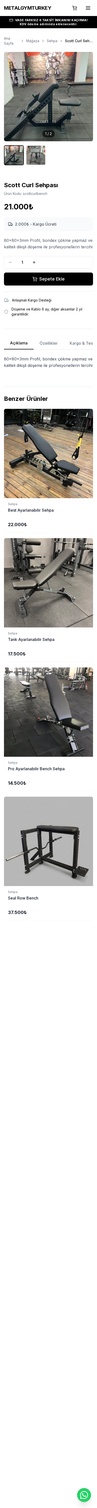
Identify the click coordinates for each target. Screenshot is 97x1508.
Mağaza (32, 41)
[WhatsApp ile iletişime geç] (84, 1495)
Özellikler (49, 343)
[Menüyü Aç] (88, 8)
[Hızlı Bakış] (90, 415)
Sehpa (52, 41)
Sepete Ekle (52, 279)
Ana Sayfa (8, 40)
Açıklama (19, 342)
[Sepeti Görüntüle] (74, 7)
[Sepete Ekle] (48, 453)
